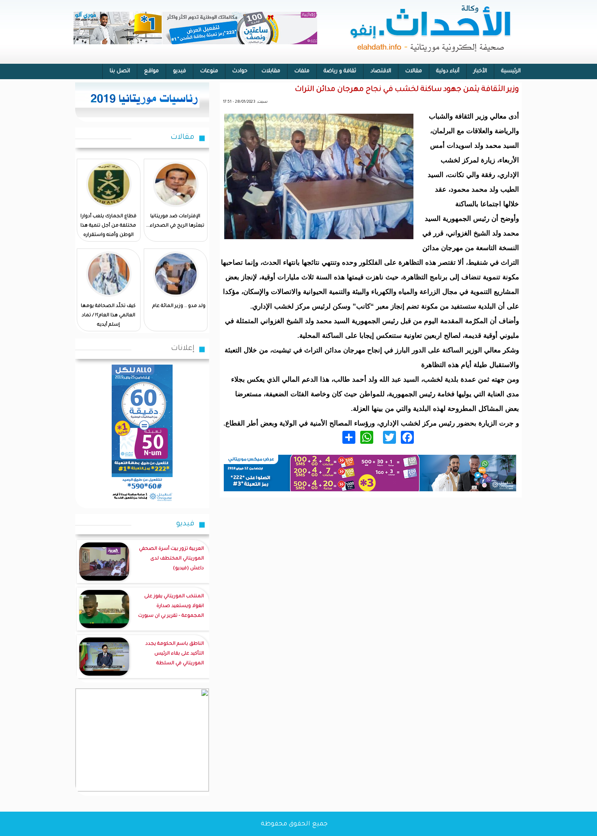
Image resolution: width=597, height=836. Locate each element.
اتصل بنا (120, 71)
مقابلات (271, 71)
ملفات (301, 71)
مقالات (413, 71)
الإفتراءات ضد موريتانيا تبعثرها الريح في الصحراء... (175, 221)
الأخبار (480, 71)
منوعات (209, 71)
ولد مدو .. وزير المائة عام (178, 306)
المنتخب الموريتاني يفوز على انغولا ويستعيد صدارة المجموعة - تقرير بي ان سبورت (171, 606)
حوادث (239, 71)
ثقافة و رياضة (340, 71)
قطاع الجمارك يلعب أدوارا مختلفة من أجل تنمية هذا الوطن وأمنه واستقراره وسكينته (108, 230)
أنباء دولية (447, 71)
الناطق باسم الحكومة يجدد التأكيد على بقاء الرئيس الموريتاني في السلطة (174, 654)
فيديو (179, 71)
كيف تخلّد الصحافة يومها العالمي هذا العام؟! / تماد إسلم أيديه (108, 316)
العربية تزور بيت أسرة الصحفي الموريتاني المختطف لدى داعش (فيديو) (171, 559)
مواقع (151, 71)
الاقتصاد (380, 71)
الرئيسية (511, 71)
